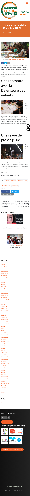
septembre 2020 (5, 363)
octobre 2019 (4, 381)
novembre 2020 (4, 359)
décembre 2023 (4, 311)
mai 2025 (3, 282)
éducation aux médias (22, 180)
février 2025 (4, 289)
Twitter (15, 191)
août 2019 (3, 385)
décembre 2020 (4, 357)
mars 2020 (3, 374)
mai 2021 (3, 346)
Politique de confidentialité (10, 491)
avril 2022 (3, 330)
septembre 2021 (5, 341)
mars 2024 (3, 304)
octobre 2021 (4, 339)
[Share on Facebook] (2, 63)
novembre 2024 (4, 295)
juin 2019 (3, 390)
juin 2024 (3, 302)
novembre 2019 (4, 379)
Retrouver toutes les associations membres (12, 449)
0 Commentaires (18, 226)
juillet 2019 (3, 388)
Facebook (6, 191)
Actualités (21, 59)
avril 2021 (3, 348)
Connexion (3, 403)
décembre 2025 (4, 271)
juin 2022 (3, 326)
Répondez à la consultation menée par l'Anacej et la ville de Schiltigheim (7, 204)
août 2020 (3, 366)
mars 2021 (3, 350)
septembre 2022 (5, 324)
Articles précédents (6, 200)
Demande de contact (7, 422)
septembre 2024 (5, 300)
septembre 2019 (5, 383)
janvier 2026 (4, 269)
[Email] (8, 63)
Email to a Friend (8, 194)
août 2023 (3, 315)
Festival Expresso (15, 247)
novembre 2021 (4, 337)
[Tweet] (5, 63)
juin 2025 (3, 280)
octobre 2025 (4, 275)
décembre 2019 (4, 377)
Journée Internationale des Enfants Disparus (15, 228)
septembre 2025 (5, 278)
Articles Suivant (25, 200)
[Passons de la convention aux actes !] (15, 10)
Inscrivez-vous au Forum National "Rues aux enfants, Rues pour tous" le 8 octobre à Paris (22, 204)
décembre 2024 (4, 293)
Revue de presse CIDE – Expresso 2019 (10, 175)
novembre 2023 (4, 313)
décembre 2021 (4, 335)
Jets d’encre (16, 183)
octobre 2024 (4, 297)
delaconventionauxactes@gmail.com (19, 61)
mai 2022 (3, 328)
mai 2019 (3, 392)
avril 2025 (3, 284)
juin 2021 (3, 344)
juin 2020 (3, 368)
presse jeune (15, 185)
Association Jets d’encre (10, 180)
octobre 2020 (4, 361)
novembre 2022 (4, 322)
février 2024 (4, 306)
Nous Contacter (15, 493)
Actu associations (11, 31)
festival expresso (8, 183)
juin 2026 (3, 264)
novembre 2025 (4, 273)
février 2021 (4, 352)
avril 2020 (3, 372)
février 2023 (4, 317)
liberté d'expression (6, 185)
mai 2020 (3, 370)
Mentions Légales (21, 491)
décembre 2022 (4, 319)
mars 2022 (3, 333)
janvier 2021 (4, 355)
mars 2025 (3, 286)
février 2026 (4, 267)
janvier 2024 (4, 308)
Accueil (4, 31)
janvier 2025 (4, 291)
